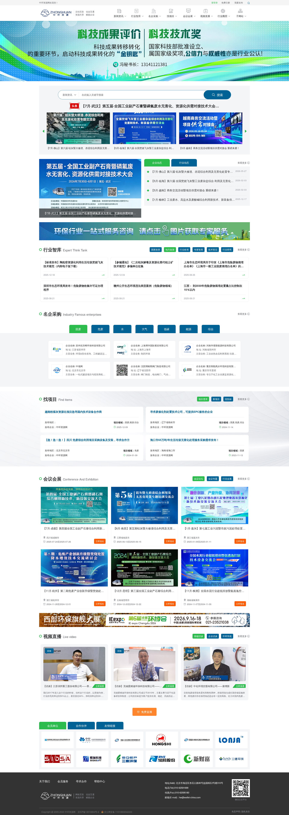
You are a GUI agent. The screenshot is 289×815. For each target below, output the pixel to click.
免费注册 (225, 2)
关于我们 (44, 781)
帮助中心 (99, 781)
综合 (210, 329)
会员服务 (62, 781)
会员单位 (52, 726)
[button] (43, 131)
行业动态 (184, 162)
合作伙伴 (81, 726)
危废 (100, 329)
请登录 (214, 2)
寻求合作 (81, 781)
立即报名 (100, 541)
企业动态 (157, 162)
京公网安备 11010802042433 (118, 811)
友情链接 (109, 726)
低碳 (166, 329)
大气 (144, 329)
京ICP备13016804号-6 (88, 811)
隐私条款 (245, 811)
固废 (78, 329)
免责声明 (236, 811)
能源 (188, 329)
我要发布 (239, 2)
